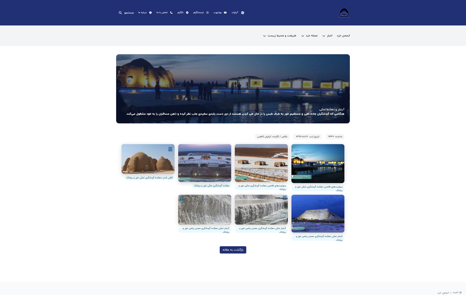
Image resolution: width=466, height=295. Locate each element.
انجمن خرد (343, 36)
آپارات (235, 12)
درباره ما (142, 12)
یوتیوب (218, 12)
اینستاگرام (198, 12)
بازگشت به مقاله (233, 250)
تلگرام (180, 12)
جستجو (129, 13)
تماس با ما (162, 12)
